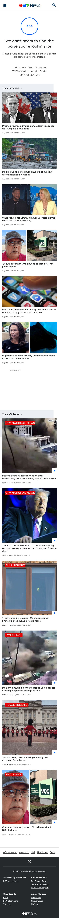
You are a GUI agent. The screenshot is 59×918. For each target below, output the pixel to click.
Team (52, 852)
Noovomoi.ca (37, 901)
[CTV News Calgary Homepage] (29, 5)
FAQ (33, 852)
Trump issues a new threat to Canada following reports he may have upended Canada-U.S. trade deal (29, 548)
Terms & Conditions (39, 884)
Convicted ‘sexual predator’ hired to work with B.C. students (27, 828)
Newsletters (42, 852)
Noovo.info (36, 897)
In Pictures (41, 67)
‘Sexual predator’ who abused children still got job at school (27, 265)
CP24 (5, 897)
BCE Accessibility (11, 881)
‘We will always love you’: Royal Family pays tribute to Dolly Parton (25, 759)
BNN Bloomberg (10, 901)
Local (14, 67)
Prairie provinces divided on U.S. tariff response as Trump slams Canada (28, 127)
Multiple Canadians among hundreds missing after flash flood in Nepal (27, 173)
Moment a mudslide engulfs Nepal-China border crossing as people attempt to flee (28, 689)
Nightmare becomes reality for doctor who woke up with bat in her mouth (28, 357)
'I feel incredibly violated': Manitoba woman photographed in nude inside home (25, 619)
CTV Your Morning (20, 71)
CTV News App (10, 852)
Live (38, 75)
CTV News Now (26, 75)
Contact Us (24, 852)
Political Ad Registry (40, 887)
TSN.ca (6, 904)
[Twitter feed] (29, 861)
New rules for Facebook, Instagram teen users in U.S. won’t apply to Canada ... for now (29, 311)
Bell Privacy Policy (39, 881)
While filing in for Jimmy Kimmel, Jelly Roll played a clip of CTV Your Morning (28, 219)
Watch (31, 67)
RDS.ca (34, 904)
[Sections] (5, 5)
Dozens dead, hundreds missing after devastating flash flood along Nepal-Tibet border (29, 477)
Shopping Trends (38, 71)
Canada (22, 67)
